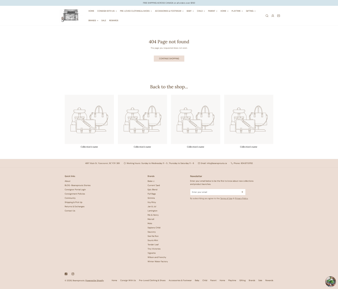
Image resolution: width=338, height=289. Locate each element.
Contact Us (70, 210)
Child (204, 280)
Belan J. (151, 181)
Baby (197, 280)
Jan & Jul (152, 206)
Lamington (152, 210)
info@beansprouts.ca (217, 163)
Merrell (151, 219)
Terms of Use (226, 198)
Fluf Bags (152, 193)
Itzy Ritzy (152, 202)
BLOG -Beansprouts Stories (78, 185)
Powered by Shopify (94, 280)
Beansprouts (78, 280)
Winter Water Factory (158, 261)
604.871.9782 (247, 163)
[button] (278, 16)
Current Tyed (154, 185)
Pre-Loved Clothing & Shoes (152, 280)
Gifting (242, 280)
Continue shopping (169, 58)
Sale (260, 280)
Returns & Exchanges (74, 206)
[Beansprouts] (71, 15)
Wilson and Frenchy (157, 257)
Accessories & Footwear (180, 280)
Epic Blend (152, 189)
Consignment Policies (75, 193)
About (67, 181)
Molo (150, 223)
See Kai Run (153, 236)
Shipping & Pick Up (73, 202)
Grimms (151, 198)
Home (114, 280)
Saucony (152, 232)
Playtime (232, 280)
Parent (213, 280)
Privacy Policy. (241, 198)
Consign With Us (128, 280)
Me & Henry (153, 215)
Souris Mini (153, 240)
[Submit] (242, 192)
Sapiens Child (154, 227)
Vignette (152, 253)
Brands (252, 280)
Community (70, 198)
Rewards (269, 280)
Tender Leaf (153, 244)
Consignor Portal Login (75, 189)
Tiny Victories (154, 248)
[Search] (267, 16)
